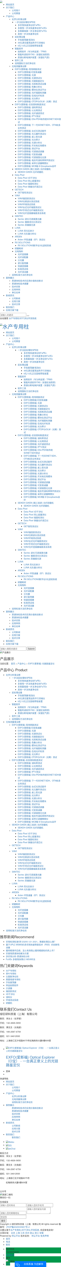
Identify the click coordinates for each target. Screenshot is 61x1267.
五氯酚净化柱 (12, 976)
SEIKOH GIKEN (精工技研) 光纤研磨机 (33, 168)
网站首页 (10, 4)
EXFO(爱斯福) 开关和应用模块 (32, 145)
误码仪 (9, 997)
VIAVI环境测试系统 (26, 204)
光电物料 (19, 251)
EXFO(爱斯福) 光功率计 (29, 98)
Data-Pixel (19, 174)
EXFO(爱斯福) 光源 (27, 74)
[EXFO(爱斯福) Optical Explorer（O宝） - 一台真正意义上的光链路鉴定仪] (33, 1048)
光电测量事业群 (19, 66)
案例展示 (10, 277)
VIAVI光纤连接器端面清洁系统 (32, 213)
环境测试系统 (12, 999)
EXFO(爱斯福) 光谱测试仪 (30, 77)
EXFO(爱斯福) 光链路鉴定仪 (31, 80)
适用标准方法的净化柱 (22, 274)
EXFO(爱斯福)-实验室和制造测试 (30, 104)
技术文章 (16, 304)
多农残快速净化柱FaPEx (29, 25)
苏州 (27, 1232)
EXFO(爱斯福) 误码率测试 (30, 107)
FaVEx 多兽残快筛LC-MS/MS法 (20, 959)
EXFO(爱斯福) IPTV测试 (29, 116)
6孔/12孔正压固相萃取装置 (30, 45)
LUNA (17, 227)
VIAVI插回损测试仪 (26, 198)
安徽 (41, 1232)
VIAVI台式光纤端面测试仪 (29, 207)
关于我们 (10, 7)
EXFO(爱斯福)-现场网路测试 (28, 69)
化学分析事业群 (19, 19)
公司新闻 (16, 298)
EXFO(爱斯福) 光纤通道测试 (31, 113)
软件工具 (19, 60)
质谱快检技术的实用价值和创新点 (27, 280)
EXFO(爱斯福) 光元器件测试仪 (32, 133)
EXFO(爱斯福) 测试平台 (29, 148)
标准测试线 (23, 268)
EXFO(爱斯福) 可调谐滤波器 (31, 151)
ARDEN (18, 236)
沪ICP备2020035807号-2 (18, 1226)
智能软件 (19, 48)
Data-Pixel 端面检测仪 (28, 183)
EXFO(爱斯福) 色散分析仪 (30, 86)
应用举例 (16, 289)
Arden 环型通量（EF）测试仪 (31, 239)
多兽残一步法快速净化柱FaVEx (32, 27)
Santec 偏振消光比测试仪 (29, 221)
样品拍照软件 (12, 985)
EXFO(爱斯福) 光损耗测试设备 (32, 83)
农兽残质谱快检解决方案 (17, 953)
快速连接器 (23, 265)
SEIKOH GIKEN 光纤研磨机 (30, 171)
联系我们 (10, 307)
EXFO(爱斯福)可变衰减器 (29, 72)
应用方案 (16, 301)
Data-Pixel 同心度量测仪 (29, 180)
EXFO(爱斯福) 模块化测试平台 (32, 89)
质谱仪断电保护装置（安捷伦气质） (34, 57)
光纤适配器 (23, 257)
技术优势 (16, 286)
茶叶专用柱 (11, 973)
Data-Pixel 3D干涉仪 (27, 177)
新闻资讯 (10, 295)
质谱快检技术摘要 (20, 283)
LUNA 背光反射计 (26, 230)
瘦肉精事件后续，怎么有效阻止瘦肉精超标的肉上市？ (31, 950)
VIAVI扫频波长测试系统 (28, 201)
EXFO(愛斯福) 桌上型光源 (30, 136)
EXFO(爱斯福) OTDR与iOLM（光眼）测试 (37, 101)
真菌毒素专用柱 (13, 979)
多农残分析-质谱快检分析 (17, 956)
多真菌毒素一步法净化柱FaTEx (32, 30)
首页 (13, 663)
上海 (18, 1232)
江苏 (22, 1232)
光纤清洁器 (23, 271)
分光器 (21, 260)
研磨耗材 (19, 248)
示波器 (9, 988)
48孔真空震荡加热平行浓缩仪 (31, 42)
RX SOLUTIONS (22, 242)
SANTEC (19, 215)
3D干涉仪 (23, 318)
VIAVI (17, 195)
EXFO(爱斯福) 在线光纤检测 (31, 95)
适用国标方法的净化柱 (25, 63)
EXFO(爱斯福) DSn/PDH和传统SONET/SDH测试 (38, 451)
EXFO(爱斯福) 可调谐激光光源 (32, 157)
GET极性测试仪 (25, 192)
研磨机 (9, 1002)
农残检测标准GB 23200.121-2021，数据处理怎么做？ (31, 941)
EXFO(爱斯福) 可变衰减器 (30, 154)
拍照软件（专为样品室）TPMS (32, 51)
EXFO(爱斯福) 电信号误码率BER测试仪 (36, 160)
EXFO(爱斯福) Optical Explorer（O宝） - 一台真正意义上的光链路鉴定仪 (32, 1060)
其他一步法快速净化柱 (28, 33)
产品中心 (10, 16)
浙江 (37, 1232)
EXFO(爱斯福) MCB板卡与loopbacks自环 (37, 166)
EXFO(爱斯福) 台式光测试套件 (32, 130)
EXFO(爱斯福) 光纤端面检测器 (32, 92)
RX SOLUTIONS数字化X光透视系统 (34, 245)
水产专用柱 (14, 318)
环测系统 (32, 318)
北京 (13, 1232)
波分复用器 (23, 263)
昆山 (32, 1232)
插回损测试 (11, 991)
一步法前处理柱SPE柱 (25, 22)
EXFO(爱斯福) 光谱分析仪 (30, 142)
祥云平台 (16, 1235)
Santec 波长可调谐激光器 (29, 218)
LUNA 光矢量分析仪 (27, 233)
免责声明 (44, 1235)
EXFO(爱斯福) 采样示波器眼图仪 (33, 163)
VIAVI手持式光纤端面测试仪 (31, 210)
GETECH (19, 189)
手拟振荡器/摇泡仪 (26, 39)
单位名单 (16, 292)
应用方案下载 (12, 310)
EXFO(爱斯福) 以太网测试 (30, 110)
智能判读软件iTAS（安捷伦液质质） (34, 54)
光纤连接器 (23, 254)
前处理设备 (20, 36)
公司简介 (16, 10)
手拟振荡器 (11, 982)
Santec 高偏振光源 (26, 224)
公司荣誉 (16, 13)
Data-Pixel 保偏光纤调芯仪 (30, 186)
